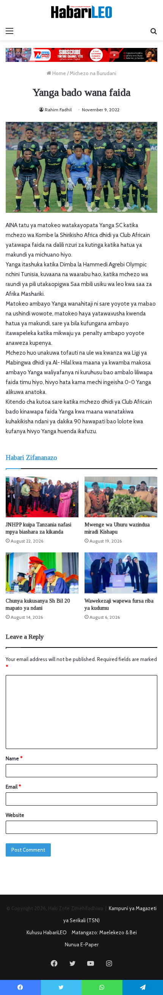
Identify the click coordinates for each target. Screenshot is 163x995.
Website (15, 815)
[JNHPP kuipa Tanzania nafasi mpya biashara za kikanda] (42, 497)
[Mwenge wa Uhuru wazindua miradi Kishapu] (121, 497)
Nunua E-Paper (82, 944)
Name (14, 758)
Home (58, 73)
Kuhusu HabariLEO (47, 932)
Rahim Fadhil (58, 109)
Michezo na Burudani (93, 73)
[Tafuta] (153, 31)
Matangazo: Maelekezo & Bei (104, 932)
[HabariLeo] (81, 11)
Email (13, 787)
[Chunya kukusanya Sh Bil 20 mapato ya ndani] (42, 572)
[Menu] (9, 31)
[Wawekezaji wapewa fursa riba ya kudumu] (121, 572)
